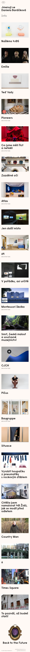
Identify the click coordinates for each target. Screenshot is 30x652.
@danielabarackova (22, 650)
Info (4, 16)
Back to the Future (15, 643)
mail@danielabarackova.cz (20, 649)
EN (3, 2)
